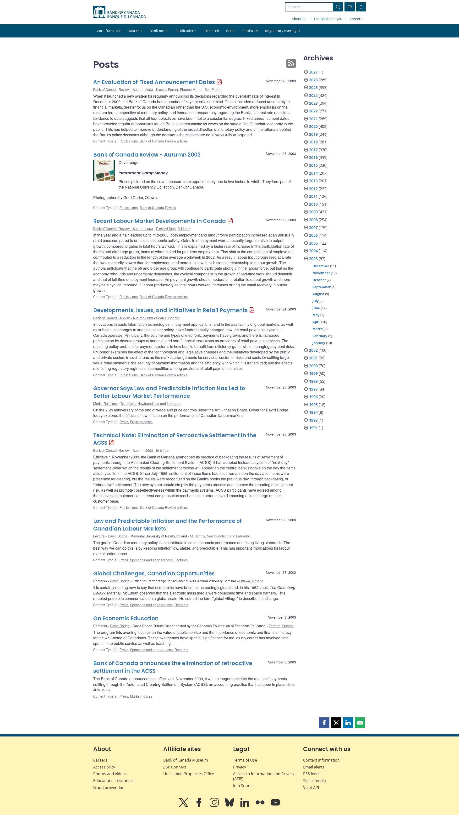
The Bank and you (328, 18)
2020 (313, 126)
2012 (313, 188)
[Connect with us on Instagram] (214, 805)
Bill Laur (184, 228)
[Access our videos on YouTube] (275, 805)
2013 (313, 181)
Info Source (243, 785)
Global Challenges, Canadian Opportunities (154, 573)
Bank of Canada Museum (185, 760)
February (319, 336)
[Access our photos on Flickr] (260, 805)
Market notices (141, 696)
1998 (313, 381)
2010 (313, 204)
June (316, 308)
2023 (313, 103)
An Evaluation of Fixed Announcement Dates (154, 82)
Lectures (181, 559)
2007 (313, 227)
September (321, 287)
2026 (313, 80)
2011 (313, 196)
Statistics (250, 30)
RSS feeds (312, 773)
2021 (313, 118)
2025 (313, 87)
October (319, 280)
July (315, 301)
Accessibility (104, 767)
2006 (313, 235)
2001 (313, 358)
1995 (313, 404)
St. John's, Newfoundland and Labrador (151, 403)
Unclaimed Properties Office (188, 773)
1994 (313, 412)
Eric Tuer (163, 450)
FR (350, 7)
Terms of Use (245, 760)
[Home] (119, 12)
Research (211, 30)
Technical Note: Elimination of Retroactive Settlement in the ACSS (174, 439)
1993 (313, 420)
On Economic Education (125, 618)
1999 (313, 373)
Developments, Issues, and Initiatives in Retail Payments (170, 310)
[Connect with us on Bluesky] (230, 805)
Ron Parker (213, 89)
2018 (313, 142)
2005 (313, 243)
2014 (313, 173)
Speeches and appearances (151, 559)
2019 (313, 134)
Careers (356, 18)
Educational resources (113, 780)
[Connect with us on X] (184, 805)
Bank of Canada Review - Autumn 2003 (123, 89)
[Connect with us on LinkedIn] (245, 805)
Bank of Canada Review (158, 207)
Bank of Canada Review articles (164, 141)
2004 (313, 250)
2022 (313, 111)
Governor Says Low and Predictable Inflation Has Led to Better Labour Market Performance (169, 392)
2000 (313, 365)
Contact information (321, 760)
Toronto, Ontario (281, 625)
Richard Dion (166, 228)
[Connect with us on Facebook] (199, 805)
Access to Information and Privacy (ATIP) (263, 776)
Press (230, 30)
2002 (313, 350)
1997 (313, 389)
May (315, 315)
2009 (313, 212)
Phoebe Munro (191, 89)
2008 (313, 219)
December (320, 266)
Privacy (239, 767)
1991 (313, 428)
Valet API (311, 787)
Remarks (181, 604)
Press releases (141, 421)
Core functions (109, 30)
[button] (324, 722)
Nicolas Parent (167, 89)
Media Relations (105, 403)
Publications (185, 30)
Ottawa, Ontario (251, 580)
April (316, 322)
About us (299, 18)
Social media (314, 780)
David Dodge (117, 536)
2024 (313, 95)
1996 (313, 397)
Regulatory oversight (282, 30)
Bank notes (159, 30)
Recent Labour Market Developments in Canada (159, 221)
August (318, 294)
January (318, 343)
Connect (174, 767)
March (317, 328)
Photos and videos (110, 773)
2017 (313, 149)
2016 (313, 157)
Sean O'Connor (168, 317)
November (321, 273)
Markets (135, 30)
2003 (313, 258)
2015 (313, 165)
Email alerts (313, 767)
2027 (313, 72)
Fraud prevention (109, 787)
